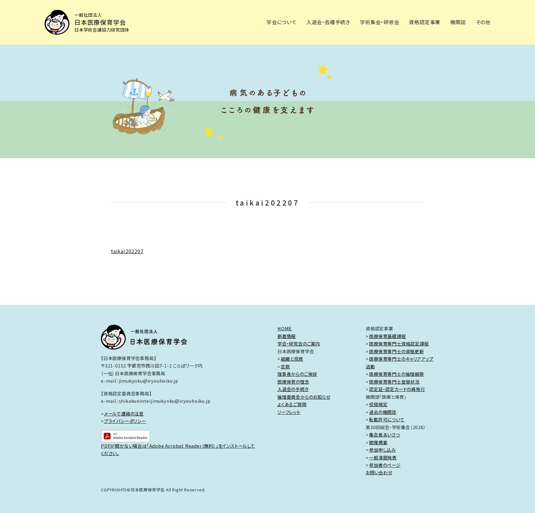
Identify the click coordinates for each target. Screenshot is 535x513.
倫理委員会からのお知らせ (303, 396)
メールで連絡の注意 (124, 413)
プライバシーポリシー (125, 421)
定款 (285, 366)
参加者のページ (385, 465)
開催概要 (378, 442)
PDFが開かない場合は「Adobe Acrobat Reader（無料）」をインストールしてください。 (178, 449)
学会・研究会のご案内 (298, 343)
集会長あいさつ (384, 434)
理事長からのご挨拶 (297, 374)
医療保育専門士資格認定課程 (398, 343)
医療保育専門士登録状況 (394, 381)
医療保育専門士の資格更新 (396, 351)
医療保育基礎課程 (387, 336)
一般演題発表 (383, 457)
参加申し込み (382, 449)
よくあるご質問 (292, 404)
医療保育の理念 (293, 381)
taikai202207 (127, 251)
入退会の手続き (293, 389)
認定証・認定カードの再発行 (397, 389)
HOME (284, 328)
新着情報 (286, 336)
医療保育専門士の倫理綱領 (396, 374)
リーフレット (289, 412)
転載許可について (386, 419)
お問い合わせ (379, 472)
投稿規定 (378, 404)
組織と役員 (292, 358)
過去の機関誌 (382, 412)
